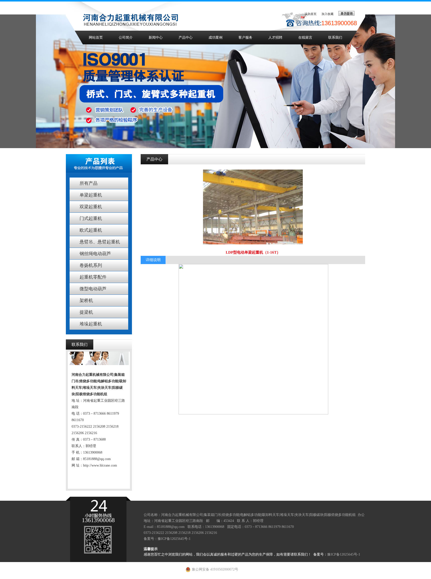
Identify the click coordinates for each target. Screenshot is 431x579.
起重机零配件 (93, 277)
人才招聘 (275, 37)
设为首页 (311, 14)
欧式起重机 (91, 230)
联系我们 (335, 37)
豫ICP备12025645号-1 (174, 539)
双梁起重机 (91, 206)
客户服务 (245, 37)
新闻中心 (156, 37)
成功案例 (215, 37)
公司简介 (126, 37)
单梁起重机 (91, 195)
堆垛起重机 (91, 323)
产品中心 (186, 37)
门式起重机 (91, 218)
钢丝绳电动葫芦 (95, 253)
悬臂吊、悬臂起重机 (100, 241)
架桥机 (86, 300)
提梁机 (86, 312)
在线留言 (305, 37)
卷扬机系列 (91, 265)
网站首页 (96, 37)
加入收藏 (327, 14)
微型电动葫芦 (93, 288)
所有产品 (89, 183)
